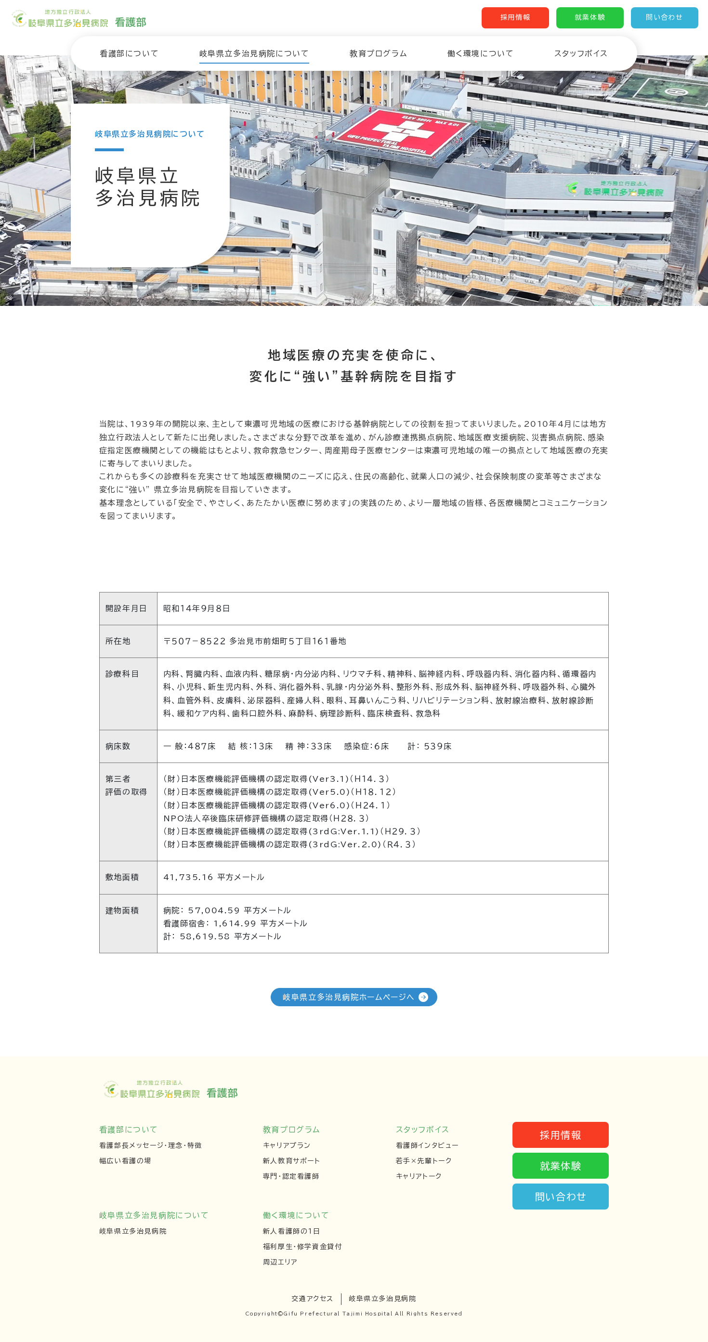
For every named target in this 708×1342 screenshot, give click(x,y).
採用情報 (515, 17)
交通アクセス (312, 1298)
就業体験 (590, 17)
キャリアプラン (287, 1145)
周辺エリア (280, 1262)
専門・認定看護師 (291, 1176)
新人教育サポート (292, 1161)
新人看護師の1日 (292, 1231)
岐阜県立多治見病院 (133, 1231)
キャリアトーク (419, 1176)
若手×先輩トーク (424, 1161)
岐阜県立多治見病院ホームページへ (349, 997)
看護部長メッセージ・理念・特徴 (150, 1145)
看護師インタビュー (427, 1145)
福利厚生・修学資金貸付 (302, 1246)
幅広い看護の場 (125, 1161)
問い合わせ (664, 17)
